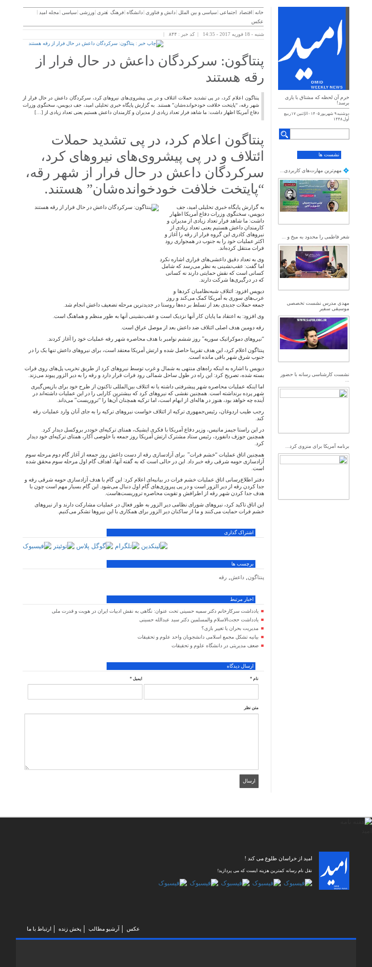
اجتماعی (228, 12)
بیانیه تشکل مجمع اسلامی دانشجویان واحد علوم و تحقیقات (198, 637)
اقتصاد (245, 12)
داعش (237, 577)
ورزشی (86, 12)
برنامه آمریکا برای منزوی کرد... (317, 446)
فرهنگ (117, 12)
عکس (257, 21)
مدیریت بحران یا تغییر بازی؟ (230, 628)
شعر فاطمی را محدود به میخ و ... (315, 236)
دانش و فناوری (161, 12)
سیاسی (69, 12)
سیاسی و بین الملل (197, 12)
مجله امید (49, 12)
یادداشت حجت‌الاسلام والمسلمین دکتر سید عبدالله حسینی (199, 619)
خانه (259, 12)
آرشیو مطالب (103, 929)
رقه (223, 577)
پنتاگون (256, 577)
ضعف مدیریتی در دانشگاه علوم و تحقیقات (215, 645)
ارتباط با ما (39, 929)
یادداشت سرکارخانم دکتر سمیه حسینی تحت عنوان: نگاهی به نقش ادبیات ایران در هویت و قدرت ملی (155, 611)
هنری (102, 12)
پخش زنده (70, 929)
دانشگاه (135, 12)
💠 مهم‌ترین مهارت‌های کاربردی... (314, 170)
